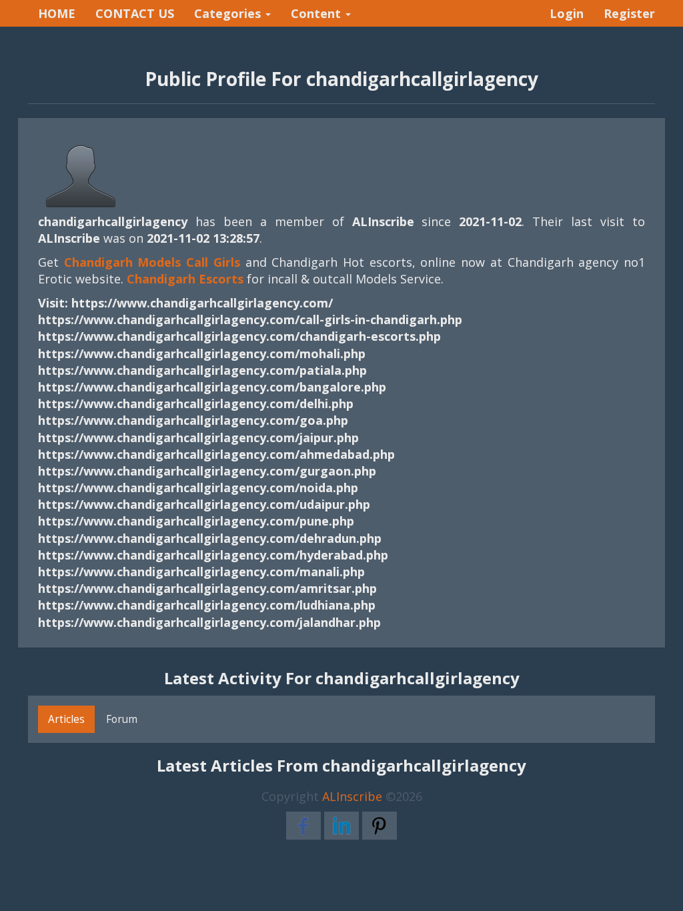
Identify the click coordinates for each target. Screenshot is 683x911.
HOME (56, 13)
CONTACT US (134, 13)
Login (567, 13)
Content (317, 13)
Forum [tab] (121, 719)
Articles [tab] (66, 719)
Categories (229, 13)
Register (629, 13)
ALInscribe (352, 796)
